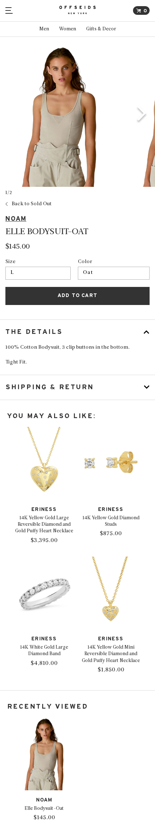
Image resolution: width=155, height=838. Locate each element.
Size (10, 262)
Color (85, 262)
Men (44, 29)
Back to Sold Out (32, 204)
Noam (15, 219)
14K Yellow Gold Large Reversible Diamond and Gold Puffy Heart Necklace (44, 524)
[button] (142, 115)
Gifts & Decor (101, 29)
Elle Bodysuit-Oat (44, 808)
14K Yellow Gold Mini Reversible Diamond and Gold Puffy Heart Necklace (111, 654)
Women (67, 29)
